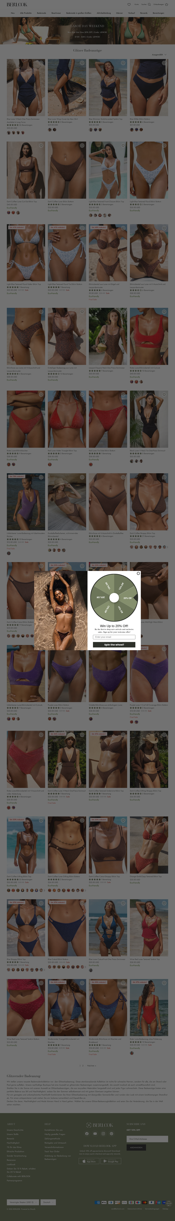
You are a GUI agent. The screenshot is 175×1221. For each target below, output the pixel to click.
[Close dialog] (138, 573)
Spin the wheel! (114, 644)
